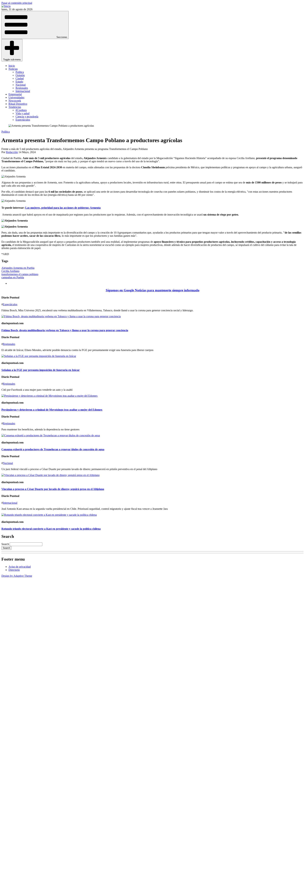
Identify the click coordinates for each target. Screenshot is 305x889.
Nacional (21, 84)
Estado (19, 81)
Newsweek (14, 100)
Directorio (14, 569)
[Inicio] (6, 6)
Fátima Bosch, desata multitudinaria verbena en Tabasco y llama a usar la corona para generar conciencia (64, 330)
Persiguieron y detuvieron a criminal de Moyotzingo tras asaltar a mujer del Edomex (51, 409)
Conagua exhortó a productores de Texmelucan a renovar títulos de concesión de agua (52, 449)
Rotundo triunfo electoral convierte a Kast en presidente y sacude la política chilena (51, 528)
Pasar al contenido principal (16, 2)
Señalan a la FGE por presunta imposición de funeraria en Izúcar (40, 369)
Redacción (12, 152)
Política (20, 72)
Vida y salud (22, 113)
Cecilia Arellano (10, 271)
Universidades (16, 97)
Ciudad (20, 78)
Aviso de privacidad (19, 566)
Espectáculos (23, 119)
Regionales (22, 87)
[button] (35, 25)
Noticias (13, 68)
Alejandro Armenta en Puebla (17, 267)
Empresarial (15, 94)
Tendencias (14, 106)
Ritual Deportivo (17, 103)
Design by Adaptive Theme (16, 575)
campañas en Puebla (12, 277)
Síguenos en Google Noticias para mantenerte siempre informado (152, 290)
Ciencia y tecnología (27, 116)
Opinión (20, 75)
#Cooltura (21, 110)
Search (5, 544)
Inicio (11, 65)
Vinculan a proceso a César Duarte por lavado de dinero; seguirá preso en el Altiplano (52, 489)
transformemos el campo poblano (19, 274)
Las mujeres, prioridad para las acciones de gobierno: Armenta (63, 207)
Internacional (23, 91)
